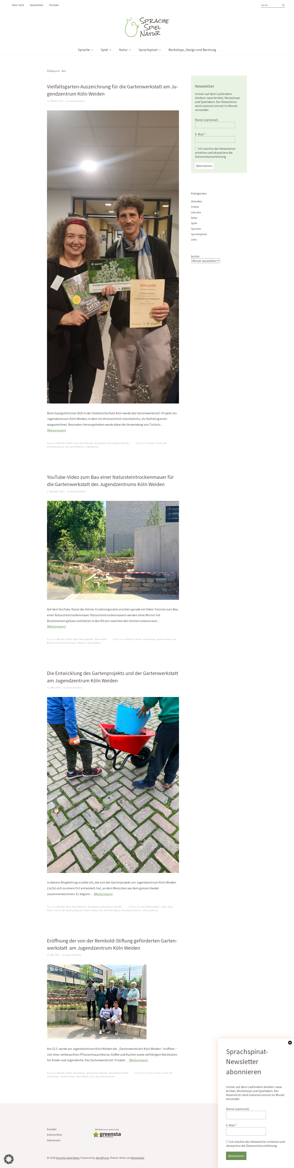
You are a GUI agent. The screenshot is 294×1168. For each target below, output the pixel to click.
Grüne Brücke (82, 1076)
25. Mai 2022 (53, 954)
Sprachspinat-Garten (131, 910)
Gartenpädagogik (74, 910)
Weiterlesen (56, 430)
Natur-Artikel (100, 639)
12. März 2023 (54, 687)
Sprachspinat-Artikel (118, 1072)
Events (150, 1072)
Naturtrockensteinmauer (66, 642)
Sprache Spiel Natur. (68, 1158)
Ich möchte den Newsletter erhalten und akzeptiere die (215, 153)
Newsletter (36, 5)
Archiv (195, 256)
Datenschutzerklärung (210, 157)
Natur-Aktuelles (86, 442)
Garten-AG (161, 442)
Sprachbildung (77, 446)
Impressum (53, 1140)
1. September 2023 (55, 491)
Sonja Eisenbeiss (77, 100)
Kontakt (54, 5)
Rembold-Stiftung (112, 910)
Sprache (84, 50)
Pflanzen (82, 642)
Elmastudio (137, 1158)
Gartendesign (149, 639)
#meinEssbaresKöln (150, 906)
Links (194, 239)
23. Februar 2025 (55, 100)
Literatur (196, 212)
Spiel (104, 50)
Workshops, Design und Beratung (192, 50)
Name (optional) (206, 120)
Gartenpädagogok (55, 446)
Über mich (18, 5)
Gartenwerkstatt (164, 639)
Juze (67, 446)
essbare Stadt (167, 906)
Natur (123, 50)
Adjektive (130, 639)
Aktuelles (61, 442)
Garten (152, 442)
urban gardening (150, 910)
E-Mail (200, 134)
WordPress (102, 1158)
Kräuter (50, 642)
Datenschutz (54, 1134)
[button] (9, 1159)
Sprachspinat (148, 50)
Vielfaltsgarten (92, 446)
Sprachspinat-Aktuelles (118, 442)
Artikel (69, 442)
